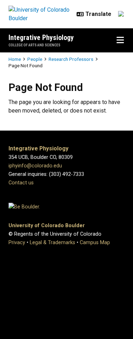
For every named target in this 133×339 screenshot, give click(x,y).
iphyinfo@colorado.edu (35, 166)
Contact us (21, 183)
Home (15, 59)
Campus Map (95, 243)
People (34, 59)
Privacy (17, 243)
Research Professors (71, 59)
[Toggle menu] (120, 40)
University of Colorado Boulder (47, 226)
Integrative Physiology (41, 37)
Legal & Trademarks (52, 243)
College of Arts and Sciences (34, 45)
